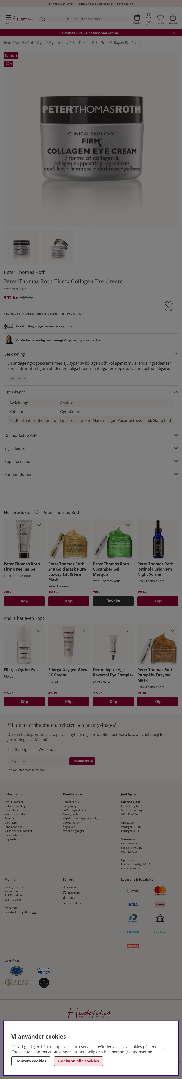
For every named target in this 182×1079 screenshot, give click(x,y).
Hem (7, 42)
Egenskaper (14, 392)
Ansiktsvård (24, 42)
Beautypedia (70, 814)
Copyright (11, 839)
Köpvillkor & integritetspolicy (80, 818)
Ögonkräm (57, 42)
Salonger (10, 818)
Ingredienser (15, 448)
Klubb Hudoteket (15, 814)
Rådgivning (70, 806)
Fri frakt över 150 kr (61, 3)
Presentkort (12, 810)
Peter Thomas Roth (25, 272)
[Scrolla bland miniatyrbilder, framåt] (173, 247)
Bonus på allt (125, 3)
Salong (21, 749)
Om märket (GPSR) (20, 435)
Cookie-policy (71, 822)
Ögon (41, 42)
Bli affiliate (11, 835)
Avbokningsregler (73, 831)
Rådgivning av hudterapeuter (95, 3)
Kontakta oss (71, 801)
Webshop (47, 749)
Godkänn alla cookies (78, 1061)
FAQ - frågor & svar (74, 810)
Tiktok (71, 898)
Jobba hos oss (13, 827)
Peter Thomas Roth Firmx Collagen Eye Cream (105, 42)
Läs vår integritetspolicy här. (26, 770)
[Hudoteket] (24, 19)
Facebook (73, 887)
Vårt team (11, 822)
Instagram (74, 892)
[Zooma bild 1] (91, 139)
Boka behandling (15, 806)
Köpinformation (18, 461)
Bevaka (113, 600)
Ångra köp (69, 827)
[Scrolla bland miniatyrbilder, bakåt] (8, 247)
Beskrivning (14, 354)
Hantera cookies (30, 1061)
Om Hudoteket (14, 801)
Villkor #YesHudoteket (18, 831)
